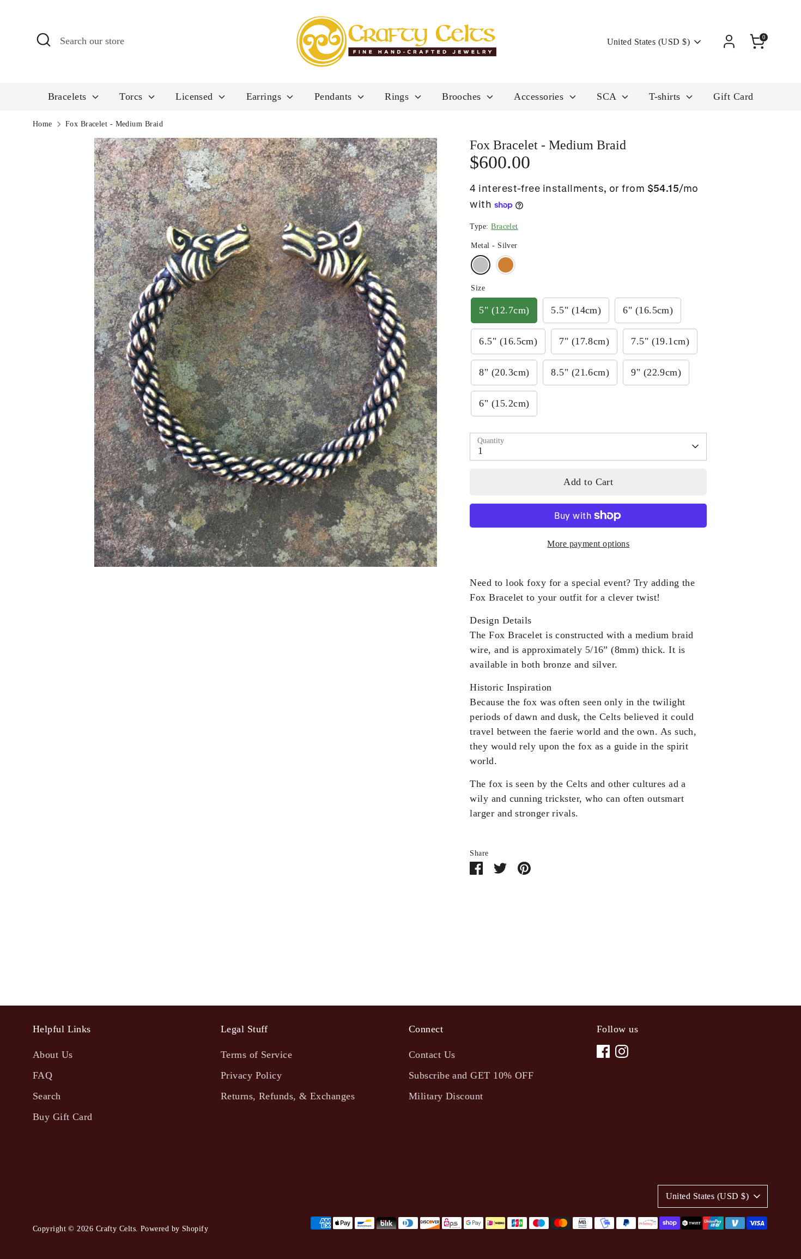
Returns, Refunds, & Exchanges (288, 1096)
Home (42, 124)
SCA (608, 96)
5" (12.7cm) (504, 310)
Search (47, 1096)
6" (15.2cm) (504, 403)
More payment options (588, 543)
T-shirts (666, 96)
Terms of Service (256, 1054)
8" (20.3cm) (504, 372)
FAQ (42, 1075)
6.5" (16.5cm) (508, 341)
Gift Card (733, 96)
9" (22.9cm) (656, 372)
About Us (53, 1054)
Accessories (540, 96)
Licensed (195, 96)
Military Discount (446, 1096)
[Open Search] (43, 40)
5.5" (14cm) (576, 310)
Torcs (132, 96)
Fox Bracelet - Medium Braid (114, 124)
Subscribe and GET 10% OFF (471, 1075)
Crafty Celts (116, 1229)
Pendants (334, 96)
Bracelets (69, 96)
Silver (480, 265)
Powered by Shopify (174, 1229)
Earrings (265, 96)
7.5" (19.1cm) (660, 341)
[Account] (729, 41)
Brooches (463, 96)
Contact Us (432, 1054)
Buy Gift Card (63, 1116)
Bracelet (504, 226)
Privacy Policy (251, 1075)
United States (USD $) (648, 41)
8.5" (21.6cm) (580, 372)
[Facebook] (603, 1051)
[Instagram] (621, 1051)
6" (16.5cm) (648, 310)
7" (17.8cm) (584, 341)
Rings (398, 96)
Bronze (505, 265)
